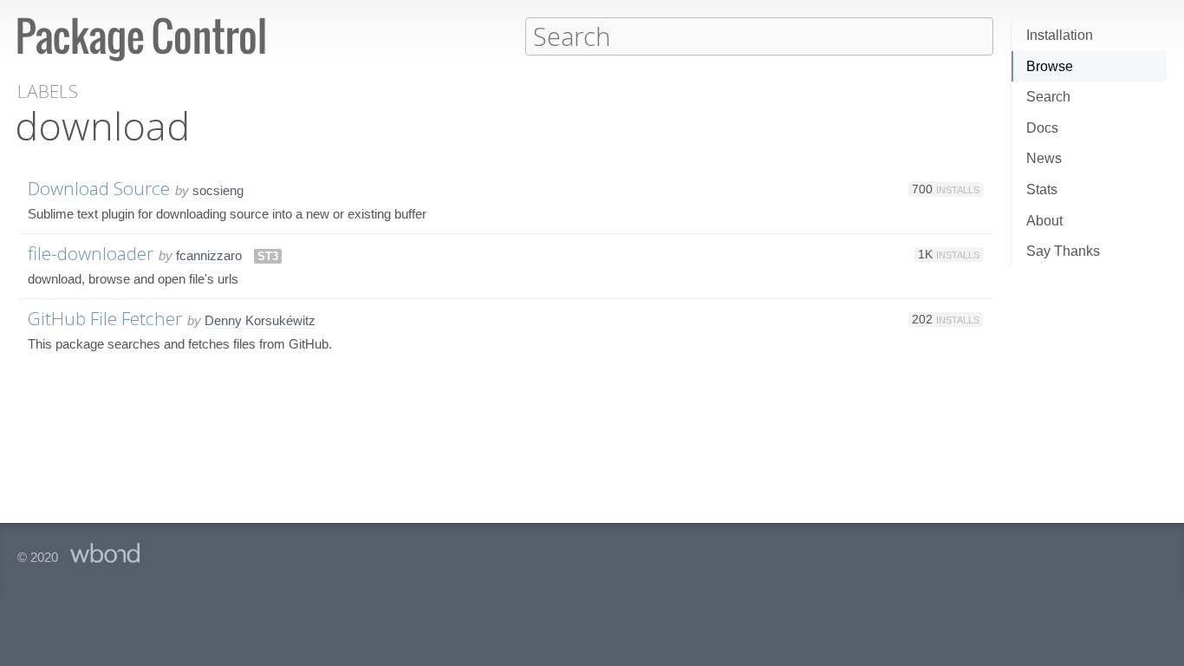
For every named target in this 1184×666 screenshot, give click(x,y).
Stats (1041, 189)
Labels (47, 91)
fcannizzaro (209, 255)
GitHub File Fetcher (105, 318)
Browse (1049, 66)
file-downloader (90, 253)
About (1044, 220)
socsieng (218, 190)
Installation (1059, 35)
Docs (1042, 128)
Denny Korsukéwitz (260, 320)
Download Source (99, 188)
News (1044, 158)
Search (1048, 96)
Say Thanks (1063, 251)
